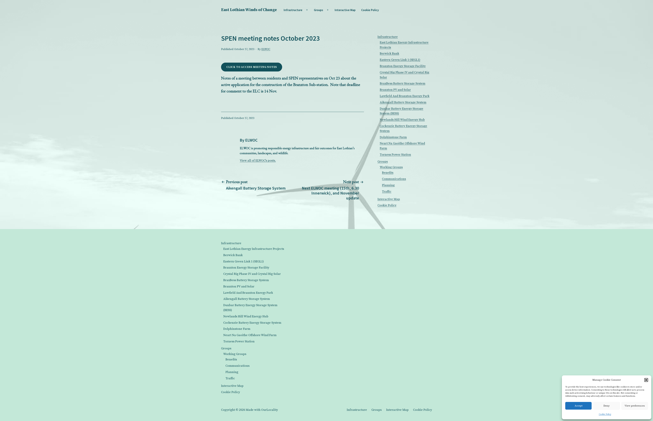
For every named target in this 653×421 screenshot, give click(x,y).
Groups (318, 10)
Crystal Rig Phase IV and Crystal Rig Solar (252, 274)
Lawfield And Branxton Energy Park (404, 96)
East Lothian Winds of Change (249, 9)
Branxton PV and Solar (395, 90)
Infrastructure (293, 10)
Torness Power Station (395, 155)
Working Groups (391, 167)
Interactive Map (345, 10)
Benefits (387, 173)
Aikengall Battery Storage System (403, 102)
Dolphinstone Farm (393, 137)
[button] (646, 380)
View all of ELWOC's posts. (258, 161)
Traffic (386, 191)
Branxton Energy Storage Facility (403, 66)
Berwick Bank (389, 53)
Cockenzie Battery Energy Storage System (252, 323)
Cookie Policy (605, 414)
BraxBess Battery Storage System (402, 83)
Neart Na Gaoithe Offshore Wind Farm (250, 335)
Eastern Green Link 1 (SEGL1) (400, 60)
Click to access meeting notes (251, 67)
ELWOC (265, 49)
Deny (607, 405)
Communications (394, 179)
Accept (578, 405)
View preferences (635, 405)
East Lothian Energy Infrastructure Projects (253, 249)
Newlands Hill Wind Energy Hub (402, 120)
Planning (388, 185)
